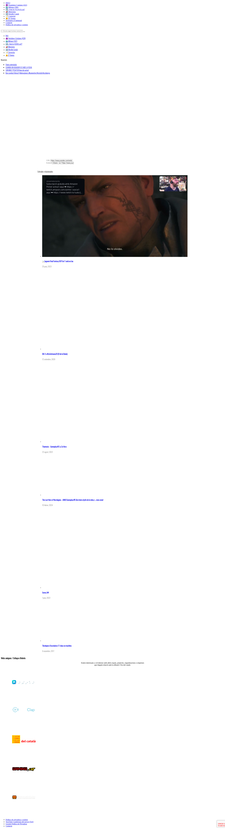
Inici (7, 35)
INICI (8, 3)
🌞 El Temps (10, 18)
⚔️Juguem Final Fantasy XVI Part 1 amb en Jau (57, 261)
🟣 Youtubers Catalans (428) (16, 38)
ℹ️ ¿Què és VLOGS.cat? (15, 10)
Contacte (9, 23)
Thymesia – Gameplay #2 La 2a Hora (54, 446)
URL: (48, 160)
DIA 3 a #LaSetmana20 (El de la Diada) (55, 354)
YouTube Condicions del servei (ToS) (20, 822)
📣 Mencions (11, 12)
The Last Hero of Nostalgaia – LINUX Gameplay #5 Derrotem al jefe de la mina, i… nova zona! (72, 499)
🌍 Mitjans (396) (12, 7)
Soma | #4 (45, 592)
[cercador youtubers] (24, 31)
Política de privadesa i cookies (17, 25)
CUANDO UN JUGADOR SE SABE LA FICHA (19, 67)
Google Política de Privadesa (16, 824)
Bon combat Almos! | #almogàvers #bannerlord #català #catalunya (28, 73)
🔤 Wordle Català (12, 14)
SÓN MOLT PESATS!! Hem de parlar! (17, 70)
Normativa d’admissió (14, 21)
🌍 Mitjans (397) (11, 41)
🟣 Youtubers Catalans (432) (16, 5)
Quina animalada (11, 64)
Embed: (49, 163)
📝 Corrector (10, 16)
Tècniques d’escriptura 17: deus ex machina (56, 645)
